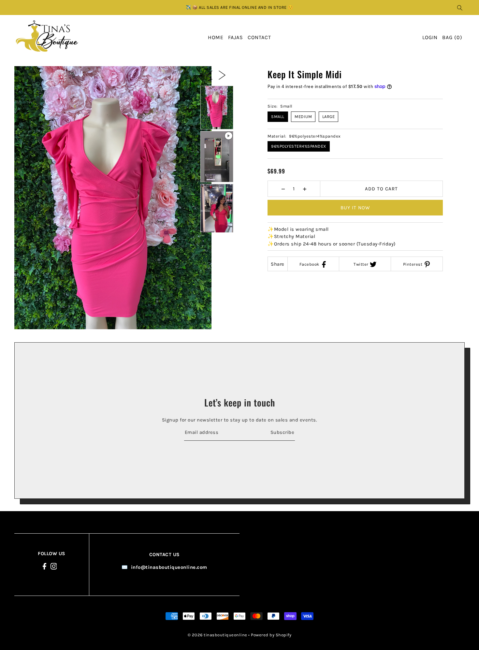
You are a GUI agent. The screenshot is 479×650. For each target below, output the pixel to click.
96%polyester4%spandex (298, 146)
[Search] (460, 7)
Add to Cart (381, 189)
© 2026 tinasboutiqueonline (217, 634)
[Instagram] (54, 566)
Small (277, 116)
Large (328, 116)
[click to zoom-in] (25, 76)
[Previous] (209, 74)
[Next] (222, 74)
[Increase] (305, 189)
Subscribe (282, 432)
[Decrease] (283, 189)
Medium (303, 116)
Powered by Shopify (271, 634)
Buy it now (355, 208)
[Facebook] (44, 566)
